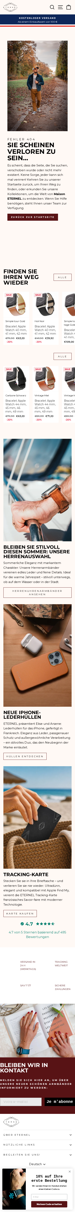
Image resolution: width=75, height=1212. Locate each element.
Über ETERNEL (17, 1134)
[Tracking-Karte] (37, 817)
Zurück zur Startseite (32, 217)
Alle (62, 277)
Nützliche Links (19, 1144)
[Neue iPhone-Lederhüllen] (37, 655)
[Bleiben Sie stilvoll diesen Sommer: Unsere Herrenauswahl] (37, 490)
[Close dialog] (70, 1172)
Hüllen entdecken (25, 756)
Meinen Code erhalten (49, 1204)
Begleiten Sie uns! (21, 1154)
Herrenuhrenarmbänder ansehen (37, 592)
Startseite (14, 184)
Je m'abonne (60, 1101)
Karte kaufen (20, 913)
